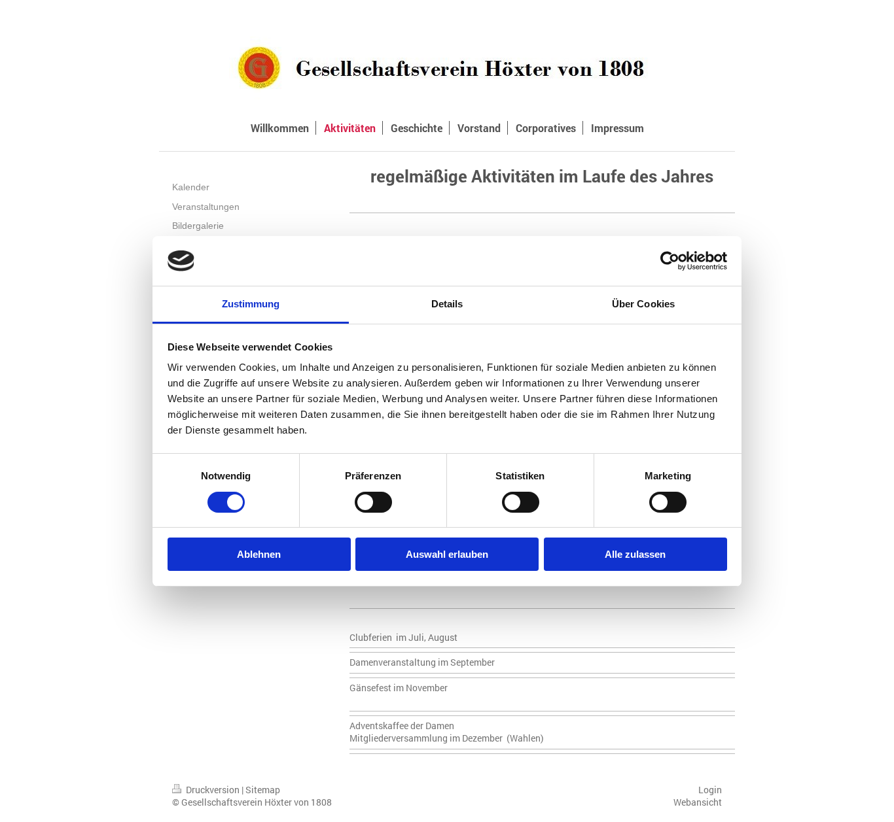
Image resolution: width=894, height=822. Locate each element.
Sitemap (262, 789)
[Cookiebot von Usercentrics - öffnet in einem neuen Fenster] (670, 261)
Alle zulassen (635, 554)
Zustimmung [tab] (251, 303)
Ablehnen (259, 554)
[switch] (373, 502)
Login (710, 789)
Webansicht (697, 802)
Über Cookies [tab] (643, 303)
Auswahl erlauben (447, 554)
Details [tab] (447, 303)
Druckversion (212, 789)
